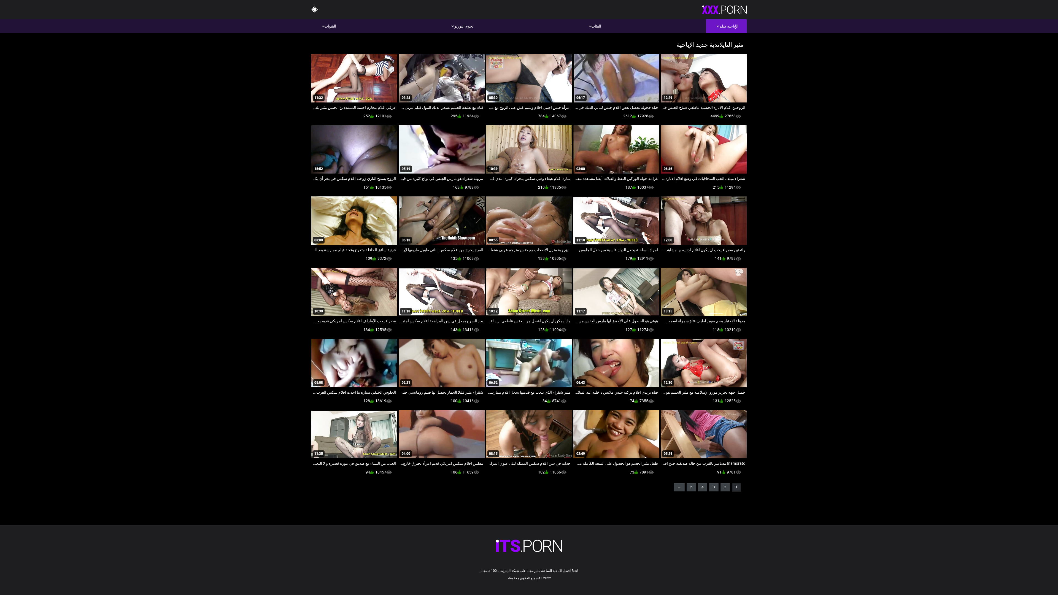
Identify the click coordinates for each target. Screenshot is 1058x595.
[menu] (314, 9)
